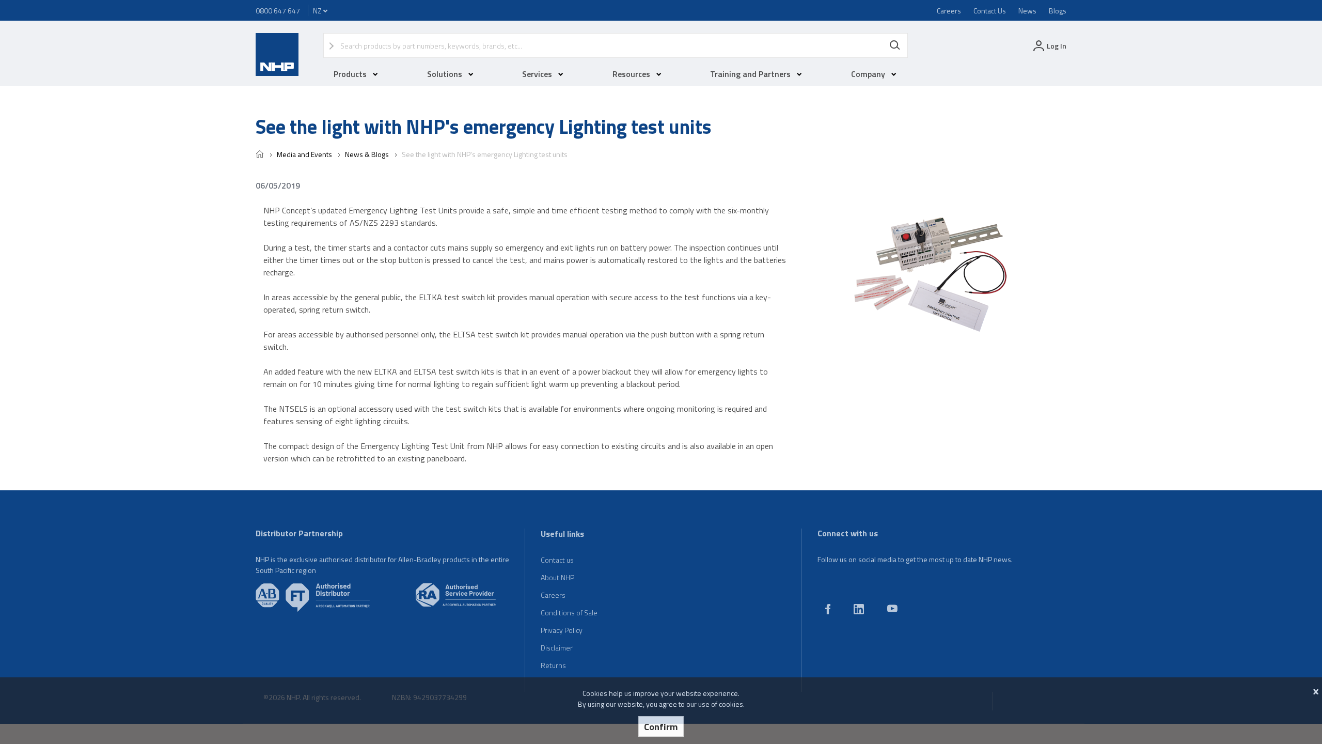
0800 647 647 (278, 10)
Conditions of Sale (569, 612)
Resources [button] (631, 74)
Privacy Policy (562, 630)
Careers (949, 10)
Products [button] (350, 74)
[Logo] (277, 73)
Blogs (1057, 10)
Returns (553, 665)
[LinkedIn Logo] (859, 611)
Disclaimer (557, 647)
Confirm (661, 726)
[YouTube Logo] (892, 609)
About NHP (557, 577)
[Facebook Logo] (827, 611)
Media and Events (304, 154)
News (1027, 10)
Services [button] (537, 74)
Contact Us (989, 10)
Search (895, 45)
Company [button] (868, 74)
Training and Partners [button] (750, 74)
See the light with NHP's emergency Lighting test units (485, 154)
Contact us (557, 559)
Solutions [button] (444, 74)
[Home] (260, 155)
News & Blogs (367, 154)
